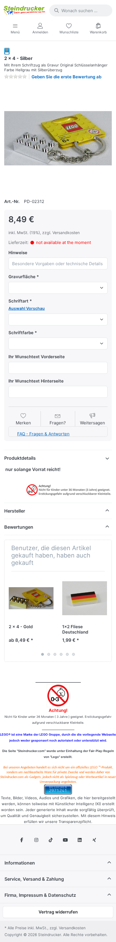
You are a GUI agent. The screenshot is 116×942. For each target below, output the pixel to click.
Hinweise (17, 252)
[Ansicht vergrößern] (58, 138)
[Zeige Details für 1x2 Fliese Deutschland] (84, 598)
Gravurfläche (21, 276)
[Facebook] (21, 840)
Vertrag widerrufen (58, 912)
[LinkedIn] (80, 840)
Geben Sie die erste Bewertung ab (66, 76)
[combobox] (80, 10)
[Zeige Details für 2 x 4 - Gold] (31, 598)
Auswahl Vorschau (26, 308)
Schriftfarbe (21, 332)
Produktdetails (20, 458)
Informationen (20, 863)
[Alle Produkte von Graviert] (7, 50)
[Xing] (94, 840)
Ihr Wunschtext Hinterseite (36, 381)
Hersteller (14, 511)
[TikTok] (50, 840)
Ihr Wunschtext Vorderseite (36, 356)
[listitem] (58, 138)
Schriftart (18, 301)
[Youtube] (65, 840)
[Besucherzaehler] (58, 789)
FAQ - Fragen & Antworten (43, 434)
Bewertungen (18, 527)
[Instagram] (36, 840)
